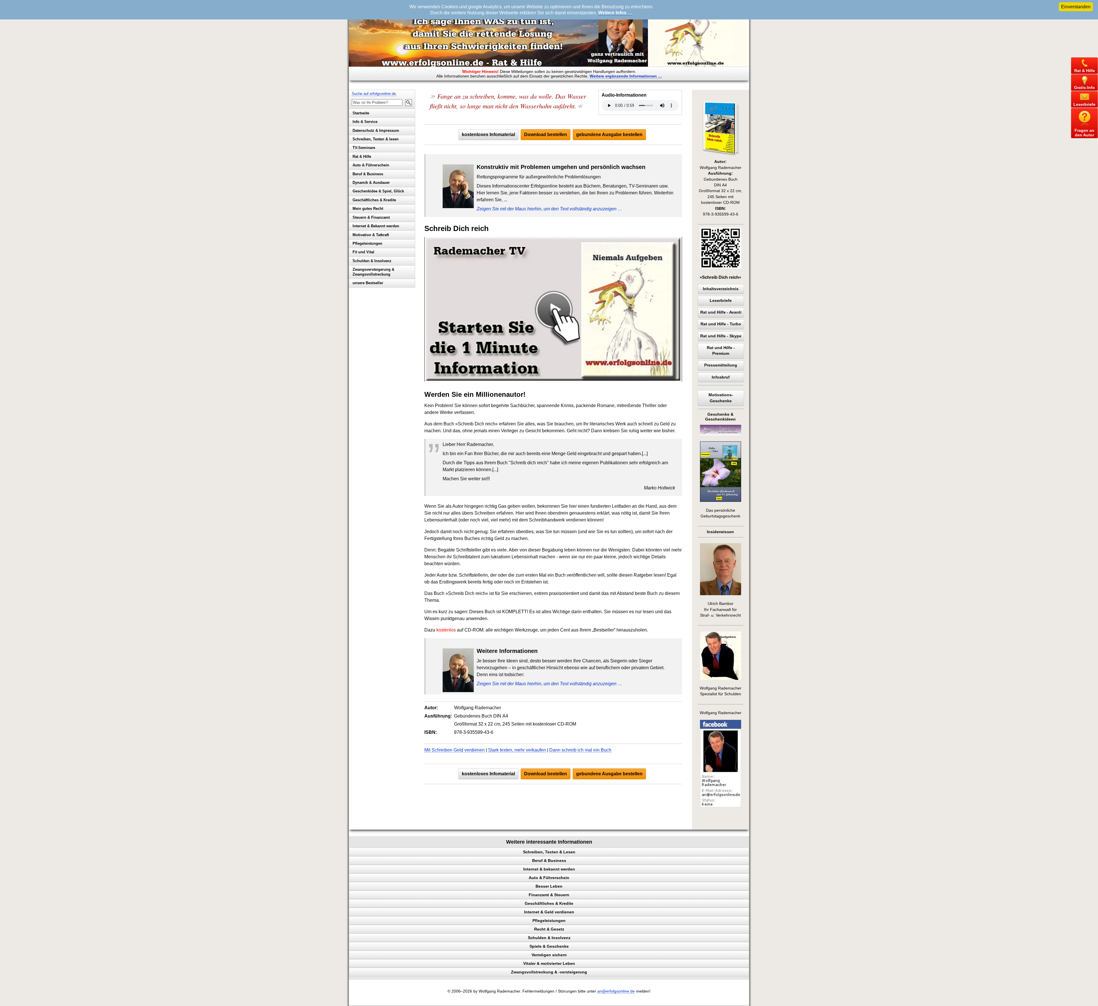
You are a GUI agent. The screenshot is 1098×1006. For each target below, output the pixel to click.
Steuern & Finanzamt (371, 217)
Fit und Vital (363, 252)
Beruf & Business (368, 174)
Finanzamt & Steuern (549, 895)
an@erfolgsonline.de (616, 991)
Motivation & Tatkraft (371, 235)
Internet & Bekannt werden (376, 226)
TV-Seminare (364, 148)
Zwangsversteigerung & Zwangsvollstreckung (373, 271)
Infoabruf (721, 377)
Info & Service (365, 121)
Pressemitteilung (720, 365)
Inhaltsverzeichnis (721, 289)
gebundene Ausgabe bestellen (609, 134)
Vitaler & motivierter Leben (549, 963)
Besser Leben (549, 886)
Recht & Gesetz (549, 929)
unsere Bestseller (368, 283)
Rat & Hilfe (362, 156)
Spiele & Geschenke (549, 946)
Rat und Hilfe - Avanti (720, 312)
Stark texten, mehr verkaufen (517, 750)
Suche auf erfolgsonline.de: (374, 93)
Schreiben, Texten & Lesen (549, 852)
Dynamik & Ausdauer (371, 182)
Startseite (361, 113)
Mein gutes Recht (368, 208)
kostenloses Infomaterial (488, 134)
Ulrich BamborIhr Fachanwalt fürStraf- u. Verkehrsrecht (720, 609)
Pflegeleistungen (367, 243)
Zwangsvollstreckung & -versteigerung (549, 972)
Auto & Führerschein (371, 165)
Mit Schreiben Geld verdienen (454, 750)
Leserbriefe (721, 300)
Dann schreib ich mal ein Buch (580, 750)
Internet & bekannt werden (549, 869)
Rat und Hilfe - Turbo (721, 324)
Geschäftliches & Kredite (374, 200)
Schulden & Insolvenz (372, 261)
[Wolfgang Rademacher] (720, 806)
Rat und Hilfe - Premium (721, 351)
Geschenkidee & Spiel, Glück (378, 191)
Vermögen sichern (549, 955)
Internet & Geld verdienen (549, 912)
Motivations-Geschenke (721, 398)
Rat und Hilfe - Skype (720, 336)
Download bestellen (545, 134)
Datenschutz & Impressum (376, 130)
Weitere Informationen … (626, 76)
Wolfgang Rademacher (720, 713)
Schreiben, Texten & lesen (376, 139)
